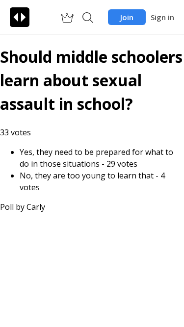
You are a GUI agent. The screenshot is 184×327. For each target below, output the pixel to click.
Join (126, 17)
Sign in (162, 17)
